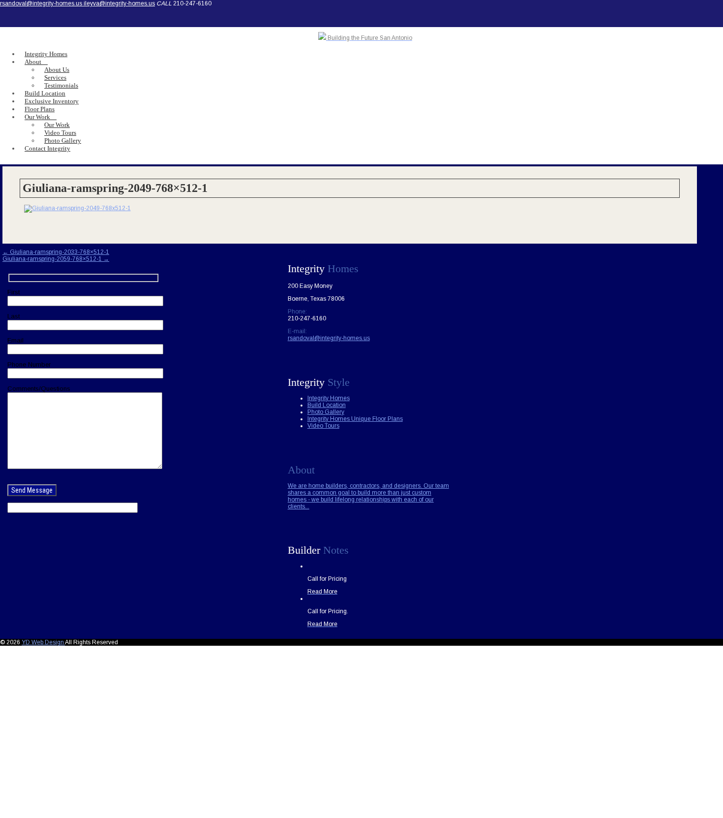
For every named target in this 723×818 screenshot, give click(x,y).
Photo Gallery (325, 412)
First (13, 292)
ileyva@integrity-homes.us (119, 3)
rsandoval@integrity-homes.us (42, 3)
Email (15, 340)
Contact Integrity (47, 148)
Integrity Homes (328, 398)
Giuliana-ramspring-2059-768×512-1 (55, 258)
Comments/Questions (38, 388)
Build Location (326, 405)
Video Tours (323, 425)
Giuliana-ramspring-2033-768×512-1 (55, 252)
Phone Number (29, 364)
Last (13, 316)
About (33, 61)
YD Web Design (43, 642)
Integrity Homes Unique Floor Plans (355, 418)
